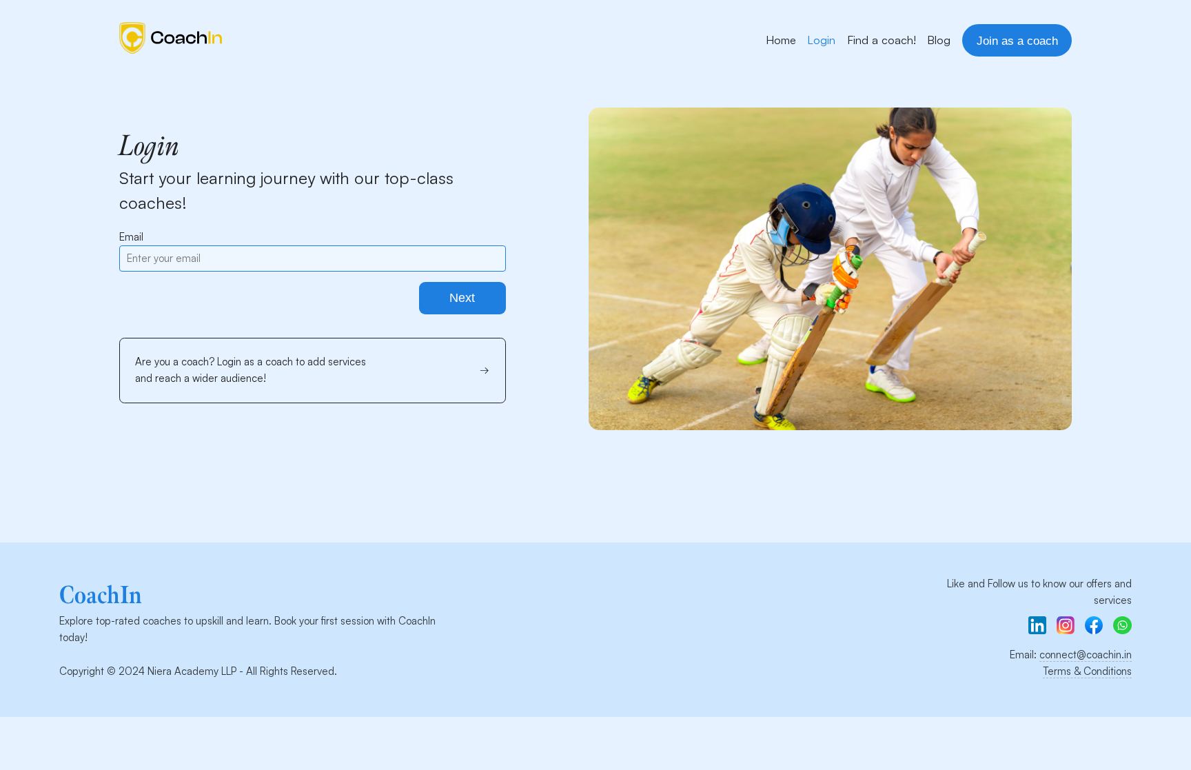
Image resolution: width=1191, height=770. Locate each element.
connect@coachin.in (1085, 654)
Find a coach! (881, 39)
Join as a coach (1017, 40)
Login (821, 39)
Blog (938, 39)
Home (781, 39)
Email (131, 236)
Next (462, 298)
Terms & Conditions (1087, 671)
